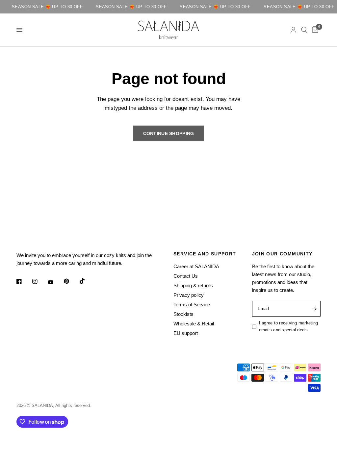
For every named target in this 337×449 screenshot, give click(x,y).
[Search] (304, 29)
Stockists (183, 314)
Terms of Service (191, 304)
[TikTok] (87, 281)
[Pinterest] (71, 281)
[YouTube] (55, 282)
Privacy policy (188, 295)
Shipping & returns (193, 285)
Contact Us (185, 276)
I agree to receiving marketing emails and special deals (288, 326)
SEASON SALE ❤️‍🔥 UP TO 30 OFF (45, 7)
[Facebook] (23, 281)
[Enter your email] (314, 309)
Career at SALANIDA (196, 266)
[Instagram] (39, 281)
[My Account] (293, 29)
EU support (185, 333)
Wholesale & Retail (193, 323)
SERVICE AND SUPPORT (204, 253)
